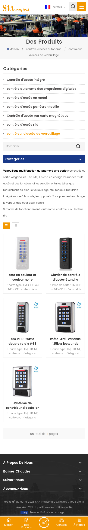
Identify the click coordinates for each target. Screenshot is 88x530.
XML (30, 507)
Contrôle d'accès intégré (26, 79)
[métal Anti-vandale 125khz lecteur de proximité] (65, 317)
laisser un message (44, 522)
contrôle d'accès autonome (43, 49)
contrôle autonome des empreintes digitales (41, 88)
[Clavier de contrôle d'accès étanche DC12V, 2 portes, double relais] (65, 253)
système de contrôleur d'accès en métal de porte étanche (22, 405)
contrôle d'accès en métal (27, 97)
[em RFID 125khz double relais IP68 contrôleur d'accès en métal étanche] (22, 317)
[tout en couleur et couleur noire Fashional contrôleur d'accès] (22, 253)
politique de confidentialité (54, 507)
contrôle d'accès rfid (22, 124)
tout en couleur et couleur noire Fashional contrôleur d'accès (22, 277)
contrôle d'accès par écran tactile (33, 106)
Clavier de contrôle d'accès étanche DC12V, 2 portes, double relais (65, 277)
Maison (14, 49)
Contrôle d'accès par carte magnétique (37, 115)
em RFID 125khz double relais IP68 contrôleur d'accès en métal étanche (22, 341)
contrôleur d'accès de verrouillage (33, 133)
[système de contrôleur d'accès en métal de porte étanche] (22, 381)
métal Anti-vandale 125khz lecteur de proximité (65, 341)
